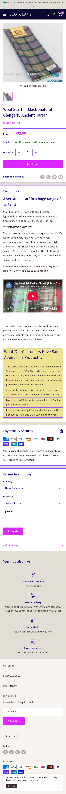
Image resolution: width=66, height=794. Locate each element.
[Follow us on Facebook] (5, 752)
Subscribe (14, 721)
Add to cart (33, 164)
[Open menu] (4, 14)
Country (7, 481)
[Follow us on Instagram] (17, 752)
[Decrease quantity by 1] (19, 152)
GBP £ (7, 736)
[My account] (53, 14)
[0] (60, 14)
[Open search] (47, 14)
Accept (11, 786)
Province (8, 496)
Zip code (7, 511)
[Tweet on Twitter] (54, 176)
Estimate (13, 531)
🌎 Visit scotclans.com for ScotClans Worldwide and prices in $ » (33, 4)
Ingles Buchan (11, 123)
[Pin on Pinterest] (48, 176)
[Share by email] (60, 176)
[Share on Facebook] (42, 176)
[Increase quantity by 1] (36, 152)
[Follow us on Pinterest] (23, 752)
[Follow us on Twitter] (11, 752)
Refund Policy (10, 545)
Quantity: (8, 152)
